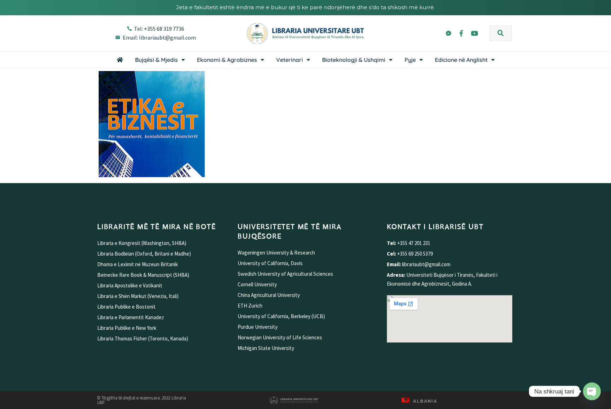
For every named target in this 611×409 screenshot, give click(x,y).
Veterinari (289, 59)
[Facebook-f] (461, 33)
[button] (500, 33)
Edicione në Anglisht (461, 59)
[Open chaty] (592, 391)
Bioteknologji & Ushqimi (353, 59)
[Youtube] (474, 33)
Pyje (410, 59)
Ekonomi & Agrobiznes (227, 59)
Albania (425, 401)
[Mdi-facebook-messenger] (448, 33)
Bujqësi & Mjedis (156, 59)
